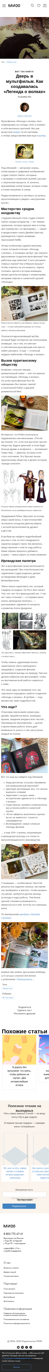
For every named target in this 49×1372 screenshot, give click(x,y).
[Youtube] (18, 1347)
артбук (42, 135)
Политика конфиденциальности (17, 1323)
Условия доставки (11, 1276)
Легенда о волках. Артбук (24, 161)
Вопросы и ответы (11, 1268)
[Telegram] (30, 1347)
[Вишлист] (38, 6)
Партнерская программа (13, 1293)
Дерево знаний (10, 1272)
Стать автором (9, 1289)
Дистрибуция (9, 1297)
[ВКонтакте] (22, 1347)
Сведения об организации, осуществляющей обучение (15, 1314)
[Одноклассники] (26, 1347)
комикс (16, 132)
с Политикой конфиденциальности (17, 1358)
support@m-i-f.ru (11, 1248)
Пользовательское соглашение (16, 1319)
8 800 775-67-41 (13, 1234)
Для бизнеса (9, 1301)
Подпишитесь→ (25, 979)
